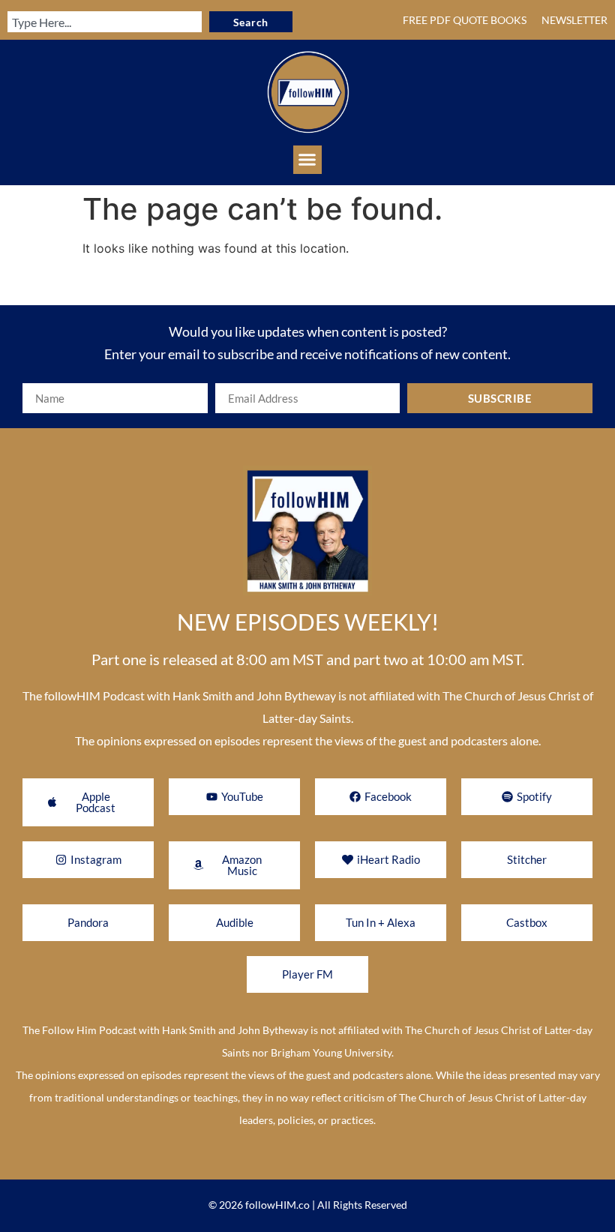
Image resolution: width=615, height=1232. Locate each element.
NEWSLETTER (575, 19)
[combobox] (105, 21)
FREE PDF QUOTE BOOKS (464, 19)
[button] (307, 159)
